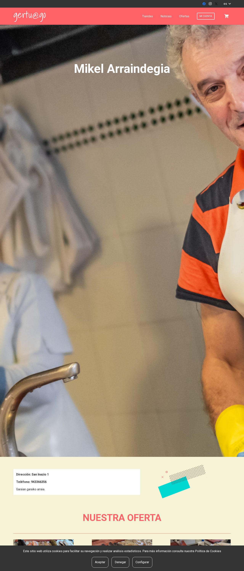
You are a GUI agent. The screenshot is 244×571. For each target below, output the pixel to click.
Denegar (120, 562)
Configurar (142, 562)
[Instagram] (210, 4)
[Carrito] (226, 16)
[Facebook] (204, 4)
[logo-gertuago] (29, 16)
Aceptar (100, 562)
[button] (227, 4)
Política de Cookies (208, 551)
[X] (216, 4)
